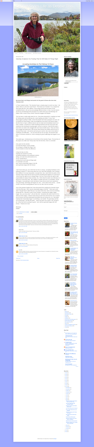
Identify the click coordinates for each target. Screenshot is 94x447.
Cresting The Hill (68, 342)
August (67, 393)
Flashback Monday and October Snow (73, 266)
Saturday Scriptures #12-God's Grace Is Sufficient (71, 419)
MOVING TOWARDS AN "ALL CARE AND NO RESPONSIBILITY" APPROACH (71, 344)
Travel (66, 327)
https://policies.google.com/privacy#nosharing (71, 115)
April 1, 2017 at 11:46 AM (23, 246)
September (68, 392)
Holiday (66, 316)
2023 (66, 377)
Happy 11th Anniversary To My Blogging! (73, 257)
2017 (66, 386)
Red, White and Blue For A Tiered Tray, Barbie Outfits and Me (74, 293)
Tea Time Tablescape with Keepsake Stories (70, 404)
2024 (66, 375)
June (67, 396)
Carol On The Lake (68, 339)
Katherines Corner (68, 356)
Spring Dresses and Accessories (71, 420)
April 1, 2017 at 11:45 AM (23, 240)
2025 (66, 374)
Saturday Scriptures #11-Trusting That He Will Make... (71, 423)
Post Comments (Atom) (25, 260)
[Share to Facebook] (35, 212)
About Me (21, 53)
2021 (66, 380)
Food (66, 315)
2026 (66, 372)
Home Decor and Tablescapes (70, 319)
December (68, 387)
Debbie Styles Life (22, 236)
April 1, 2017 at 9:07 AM (23, 226)
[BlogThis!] (32, 212)
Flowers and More (73, 240)
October (67, 390)
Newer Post (18, 258)
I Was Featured (28, 53)
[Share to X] (34, 212)
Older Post (58, 258)
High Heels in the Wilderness (70, 353)
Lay (19, 249)
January (67, 428)
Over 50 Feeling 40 (68, 364)
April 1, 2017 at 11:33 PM (23, 253)
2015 (66, 431)
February (67, 426)
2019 (66, 383)
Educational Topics (68, 314)
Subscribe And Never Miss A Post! (71, 80)
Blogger (55, 438)
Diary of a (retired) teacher (70, 347)
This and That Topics (68, 325)
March (67, 425)
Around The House (73, 300)
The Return (67, 354)
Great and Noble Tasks (69, 349)
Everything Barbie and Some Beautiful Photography (74, 249)
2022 (66, 378)
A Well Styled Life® (68, 335)
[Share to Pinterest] (36, 212)
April (67, 399)
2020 (66, 381)
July (67, 395)
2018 (66, 384)
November (68, 389)
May (67, 398)
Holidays (66, 318)
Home (16, 53)
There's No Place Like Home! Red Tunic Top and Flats (74, 232)
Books (66, 311)
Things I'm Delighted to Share (70, 324)
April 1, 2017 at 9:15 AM (23, 232)
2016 (66, 430)
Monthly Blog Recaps (68, 320)
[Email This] (31, 212)
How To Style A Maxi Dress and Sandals (73, 274)
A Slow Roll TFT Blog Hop (69, 357)
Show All (77, 366)
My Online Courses (37, 53)
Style (66, 323)
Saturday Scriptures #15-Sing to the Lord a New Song (71, 401)
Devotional (20, 213)
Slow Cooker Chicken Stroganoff (70, 340)
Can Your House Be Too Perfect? (71, 408)
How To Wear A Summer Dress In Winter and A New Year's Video (73, 284)
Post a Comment (20, 256)
